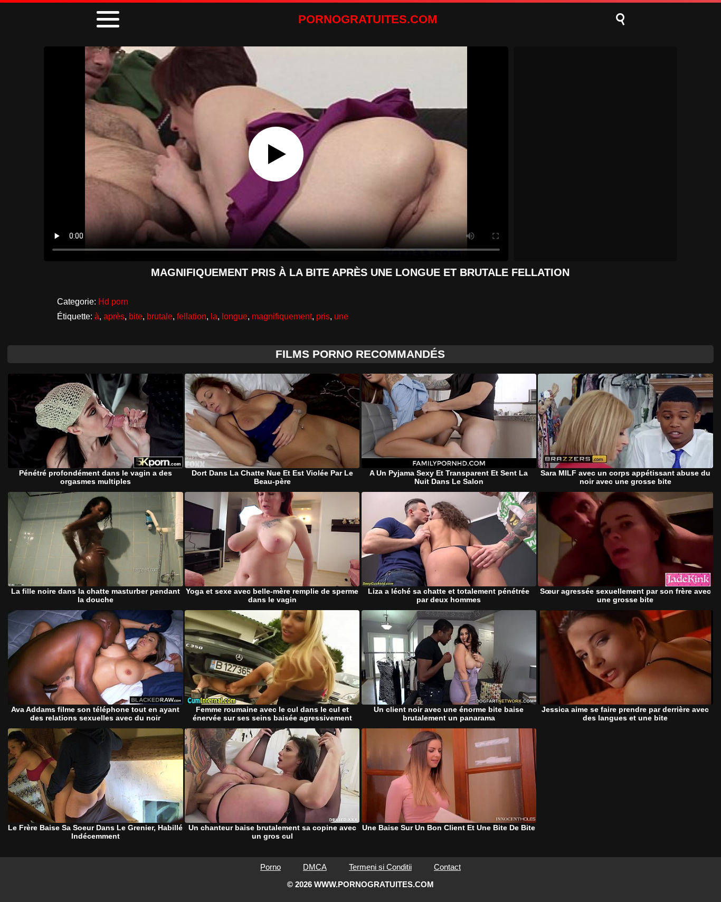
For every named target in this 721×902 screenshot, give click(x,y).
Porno (270, 866)
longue (235, 316)
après (114, 316)
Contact (447, 866)
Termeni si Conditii (380, 866)
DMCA (315, 866)
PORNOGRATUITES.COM (367, 19)
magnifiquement (282, 316)
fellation (191, 316)
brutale (160, 316)
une (341, 316)
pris (323, 316)
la (214, 316)
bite (136, 316)
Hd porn (113, 301)
